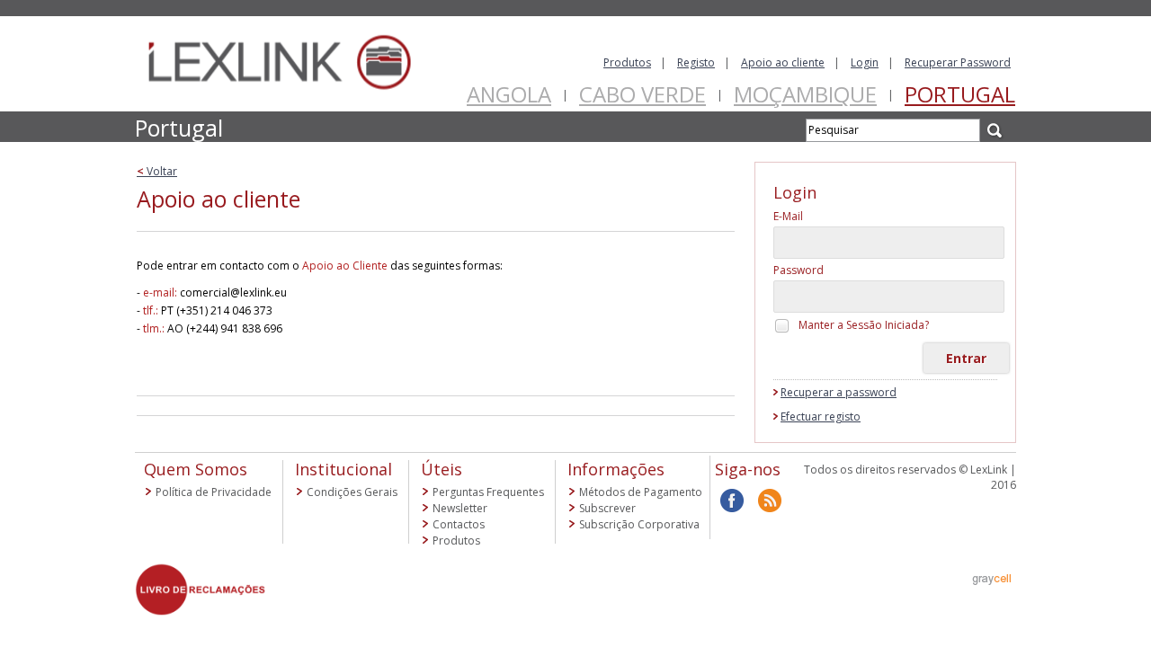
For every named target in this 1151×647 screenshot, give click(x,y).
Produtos (627, 62)
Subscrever (607, 508)
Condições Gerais (352, 492)
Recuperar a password (839, 392)
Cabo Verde (642, 94)
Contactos (459, 524)
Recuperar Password (958, 62)
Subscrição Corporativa (639, 524)
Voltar (157, 171)
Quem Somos (195, 469)
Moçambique (805, 94)
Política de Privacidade (214, 492)
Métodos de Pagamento (640, 492)
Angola (509, 94)
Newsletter (460, 508)
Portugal (960, 94)
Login (865, 62)
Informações (616, 469)
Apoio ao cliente (783, 62)
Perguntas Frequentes (488, 492)
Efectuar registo (821, 416)
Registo (696, 62)
